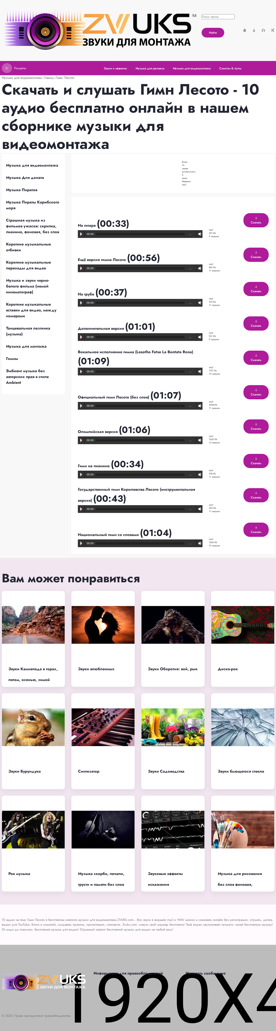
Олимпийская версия (98, 431)
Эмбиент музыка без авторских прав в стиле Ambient (27, 376)
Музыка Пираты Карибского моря (32, 205)
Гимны (48, 77)
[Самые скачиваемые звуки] (254, 30)
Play (81, 234)
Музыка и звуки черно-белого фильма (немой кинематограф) (27, 286)
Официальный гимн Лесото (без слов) (114, 397)
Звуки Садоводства (166, 771)
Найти (213, 32)
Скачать (256, 222)
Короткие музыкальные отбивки (28, 247)
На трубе (86, 294)
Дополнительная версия (101, 328)
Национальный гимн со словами (109, 534)
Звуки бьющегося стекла (241, 771)
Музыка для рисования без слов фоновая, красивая (240, 884)
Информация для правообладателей (128, 973)
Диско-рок (228, 669)
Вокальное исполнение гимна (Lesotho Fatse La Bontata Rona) (135, 352)
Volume (199, 234)
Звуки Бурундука (24, 771)
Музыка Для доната (25, 177)
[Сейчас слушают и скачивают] (263, 30)
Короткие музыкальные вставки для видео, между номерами (31, 310)
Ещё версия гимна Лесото (102, 259)
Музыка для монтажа (26, 346)
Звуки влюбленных (96, 669)
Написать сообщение (206, 973)
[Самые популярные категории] (245, 30)
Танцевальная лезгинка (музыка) (28, 331)
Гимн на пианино (94, 466)
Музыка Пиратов (21, 190)
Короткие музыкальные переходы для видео (28, 265)
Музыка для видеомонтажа (22, 77)
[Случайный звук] (272, 30)
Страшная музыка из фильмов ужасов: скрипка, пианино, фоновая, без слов (32, 226)
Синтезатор (88, 771)
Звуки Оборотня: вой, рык (173, 669)
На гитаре (87, 225)
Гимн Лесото (65, 77)
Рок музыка (19, 873)
